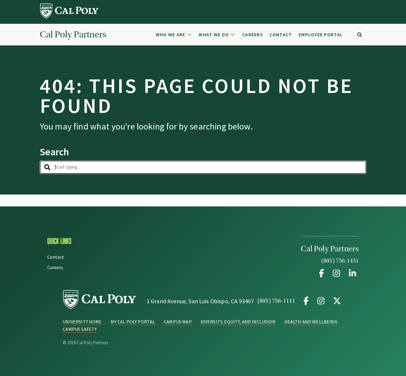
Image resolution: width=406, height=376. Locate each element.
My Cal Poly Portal (133, 322)
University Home (82, 322)
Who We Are (170, 34)
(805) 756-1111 (276, 301)
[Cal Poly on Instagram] (321, 300)
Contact (281, 34)
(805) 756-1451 (340, 261)
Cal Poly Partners (73, 34)
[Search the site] (359, 34)
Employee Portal (321, 34)
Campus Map (178, 322)
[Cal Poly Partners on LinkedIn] (351, 273)
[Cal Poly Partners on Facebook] (321, 273)
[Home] (69, 17)
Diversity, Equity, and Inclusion (238, 322)
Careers (252, 34)
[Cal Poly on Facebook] (306, 300)
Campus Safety (80, 329)
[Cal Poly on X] (335, 300)
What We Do (214, 34)
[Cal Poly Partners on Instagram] (336, 273)
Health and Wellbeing (310, 322)
